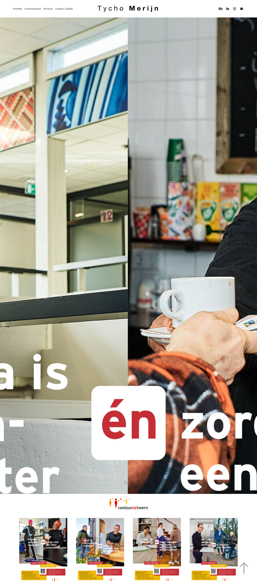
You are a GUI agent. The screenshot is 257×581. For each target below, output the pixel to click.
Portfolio (17, 8)
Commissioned (32, 8)
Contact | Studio (64, 8)
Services (48, 8)
